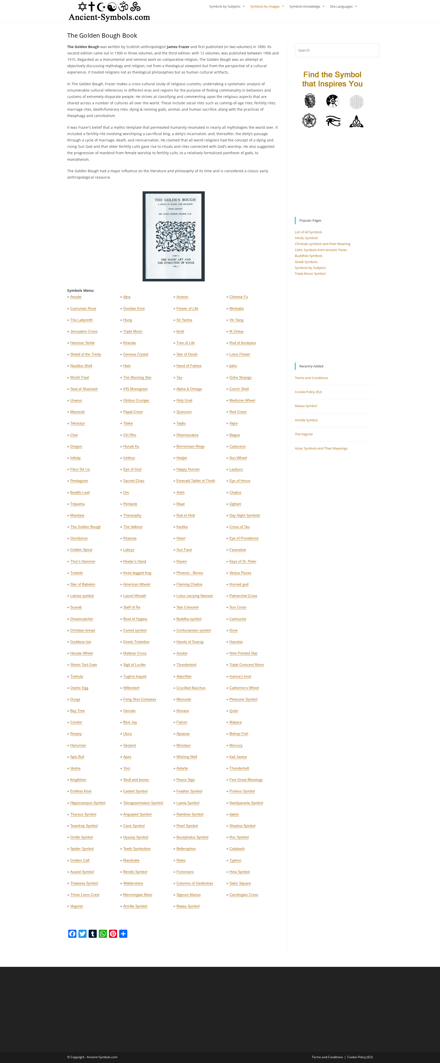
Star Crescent (187, 607)
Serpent (129, 745)
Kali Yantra (238, 757)
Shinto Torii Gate (83, 665)
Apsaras (183, 733)
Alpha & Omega (189, 389)
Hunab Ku (131, 446)
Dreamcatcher (81, 619)
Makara (235, 722)
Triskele (76, 573)
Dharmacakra (187, 435)
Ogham (235, 504)
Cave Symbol (134, 826)
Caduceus (237, 446)
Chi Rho (129, 435)
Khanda (129, 343)
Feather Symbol (189, 791)
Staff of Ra (131, 607)
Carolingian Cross (243, 895)
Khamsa (129, 538)
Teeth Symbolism (137, 848)
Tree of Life (185, 343)
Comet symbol (134, 630)
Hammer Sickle (82, 343)
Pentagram (79, 481)
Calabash (237, 848)
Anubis (181, 653)
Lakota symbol (82, 596)
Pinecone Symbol (243, 699)
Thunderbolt (239, 768)
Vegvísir (76, 906)
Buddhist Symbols (308, 255)
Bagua (234, 435)
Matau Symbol (188, 906)
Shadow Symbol (242, 826)
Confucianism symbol (193, 630)
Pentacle (130, 504)
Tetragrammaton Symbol (143, 803)
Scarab (76, 607)
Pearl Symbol (187, 826)
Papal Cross (133, 412)
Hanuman (78, 745)
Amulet (75, 297)
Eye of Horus (239, 481)
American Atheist (136, 584)
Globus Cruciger (136, 400)
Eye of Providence (244, 538)
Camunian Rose (83, 308)
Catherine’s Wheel (244, 688)
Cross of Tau (239, 527)
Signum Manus (188, 895)
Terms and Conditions (311, 378)
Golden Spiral (81, 550)
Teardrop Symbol (84, 826)
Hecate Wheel (81, 653)
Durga (75, 699)
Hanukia (236, 642)
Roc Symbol (239, 837)
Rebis (181, 860)
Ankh (180, 492)
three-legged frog (137, 573)
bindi (180, 331)
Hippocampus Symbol (87, 803)
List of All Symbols (308, 232)
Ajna (126, 297)
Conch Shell (239, 389)
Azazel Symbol (82, 872)
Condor (76, 722)
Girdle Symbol (81, 837)
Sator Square (240, 883)
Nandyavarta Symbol (246, 803)
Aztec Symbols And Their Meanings (321, 448)
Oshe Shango (240, 377)
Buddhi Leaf (80, 492)
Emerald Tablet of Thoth (195, 481)
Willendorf (131, 688)
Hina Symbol (239, 872)
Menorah (77, 412)
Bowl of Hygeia (135, 619)
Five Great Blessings (246, 780)
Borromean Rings (190, 446)
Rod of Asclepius (242, 343)
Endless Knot (80, 791)
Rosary (76, 733)
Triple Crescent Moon (246, 665)
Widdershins (133, 883)
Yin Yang (236, 320)
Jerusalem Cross (84, 331)
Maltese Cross (134, 653)
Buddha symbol (188, 619)
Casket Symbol (135, 791)
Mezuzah (183, 699)
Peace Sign (185, 780)
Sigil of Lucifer (134, 665)
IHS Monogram (135, 389)
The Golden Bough (85, 527)
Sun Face (184, 550)
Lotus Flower (239, 354)
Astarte (182, 768)
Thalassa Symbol (84, 883)
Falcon (181, 722)
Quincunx (184, 412)
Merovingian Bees (137, 895)
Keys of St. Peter (242, 561)
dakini (234, 814)
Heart (180, 538)
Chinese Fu (238, 297)
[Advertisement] (334, 173)
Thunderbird (186, 665)
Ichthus (129, 458)
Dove (233, 630)
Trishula (76, 676)
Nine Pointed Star (243, 653)
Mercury (236, 745)
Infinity (75, 458)
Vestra (75, 768)
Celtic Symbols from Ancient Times (321, 250)
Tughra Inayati (134, 676)
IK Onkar (236, 331)
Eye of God (132, 469)
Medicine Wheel (242, 400)
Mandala (77, 515)
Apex (127, 757)
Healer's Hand (134, 561)
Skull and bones (136, 780)
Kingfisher (78, 780)
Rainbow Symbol (189, 814)
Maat (180, 504)
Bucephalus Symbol (192, 837)
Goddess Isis (80, 642)
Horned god (239, 584)
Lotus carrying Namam (194, 596)
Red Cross (237, 412)
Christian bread (82, 630)
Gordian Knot (134, 308)
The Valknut (132, 527)
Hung (127, 320)
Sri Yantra (184, 320)
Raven (181, 561)
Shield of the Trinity (85, 354)
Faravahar (237, 550)
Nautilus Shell (81, 366)
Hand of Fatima (188, 366)
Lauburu (236, 469)
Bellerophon (186, 848)
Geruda (129, 711)
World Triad (79, 377)
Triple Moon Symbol (310, 273)
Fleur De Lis (80, 469)
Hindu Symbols (306, 238)
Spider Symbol (82, 848)
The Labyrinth (81, 320)
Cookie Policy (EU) (308, 392)
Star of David (186, 354)
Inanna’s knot (240, 676)
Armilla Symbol (135, 906)
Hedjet (181, 458)
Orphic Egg (79, 688)
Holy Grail (184, 400)
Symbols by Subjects (224, 6)
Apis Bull (77, 757)
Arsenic (182, 297)
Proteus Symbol (242, 791)
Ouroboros (79, 538)
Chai (74, 435)
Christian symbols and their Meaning (322, 243)
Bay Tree (77, 711)
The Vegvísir (304, 434)
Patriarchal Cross (243, 596)
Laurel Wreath (134, 596)
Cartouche (237, 619)
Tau (179, 377)
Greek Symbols (306, 262)
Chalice (235, 492)
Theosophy (132, 515)
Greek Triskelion (136, 642)
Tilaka (128, 423)
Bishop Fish (238, 733)
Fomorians (185, 872)
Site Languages (341, 6)
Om (126, 492)
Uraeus (76, 400)
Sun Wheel (238, 458)
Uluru (127, 733)
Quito (233, 711)
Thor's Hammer (82, 561)
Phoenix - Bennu (189, 573)
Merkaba (236, 308)
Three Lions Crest (84, 895)
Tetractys (77, 423)
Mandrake (131, 860)
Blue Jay (130, 722)
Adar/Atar (184, 676)
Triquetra (77, 504)
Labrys (128, 550)
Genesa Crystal (135, 354)
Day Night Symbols (244, 515)
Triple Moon (132, 331)
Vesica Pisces (240, 573)
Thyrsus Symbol (83, 814)
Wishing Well (186, 757)
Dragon (76, 446)
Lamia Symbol (187, 803)
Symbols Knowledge (305, 6)
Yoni (126, 768)
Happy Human (188, 469)
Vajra (233, 423)
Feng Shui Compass (139, 699)
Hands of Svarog (189, 642)
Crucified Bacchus (190, 688)
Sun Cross (237, 607)
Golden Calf (79, 860)
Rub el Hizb (185, 515)
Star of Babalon (82, 584)
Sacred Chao (133, 481)
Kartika (182, 527)
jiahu (233, 366)
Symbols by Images (265, 6)
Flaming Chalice (189, 584)
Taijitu (181, 423)
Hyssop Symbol (135, 837)
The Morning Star (137, 377)
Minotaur (183, 745)
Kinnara (182, 711)
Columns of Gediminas (194, 883)
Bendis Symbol (135, 872)
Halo (127, 366)
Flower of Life (187, 308)
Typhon (235, 860)
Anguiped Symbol (137, 814)
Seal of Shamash (84, 389)
